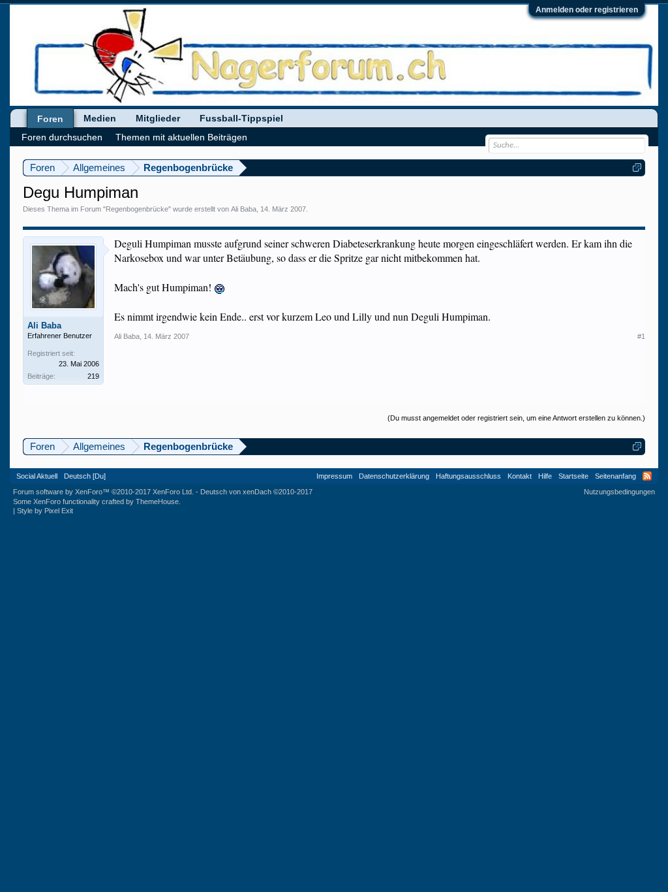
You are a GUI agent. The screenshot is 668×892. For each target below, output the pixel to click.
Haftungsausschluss (468, 476)
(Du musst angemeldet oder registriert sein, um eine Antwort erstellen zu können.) (516, 418)
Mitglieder (158, 118)
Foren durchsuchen (62, 137)
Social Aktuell (36, 476)
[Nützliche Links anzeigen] (637, 167)
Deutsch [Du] (85, 476)
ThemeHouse (157, 501)
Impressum (334, 476)
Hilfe (545, 476)
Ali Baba (243, 209)
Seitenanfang (615, 476)
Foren (50, 119)
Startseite (573, 476)
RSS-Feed (647, 476)
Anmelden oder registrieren (587, 9)
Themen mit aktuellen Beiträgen (181, 137)
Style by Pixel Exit (45, 511)
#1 (641, 336)
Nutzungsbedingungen (619, 492)
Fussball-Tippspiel (241, 118)
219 (93, 376)
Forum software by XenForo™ (103, 492)
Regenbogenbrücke (137, 209)
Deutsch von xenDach (256, 492)
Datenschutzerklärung (394, 476)
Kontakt (520, 476)
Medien (100, 118)
